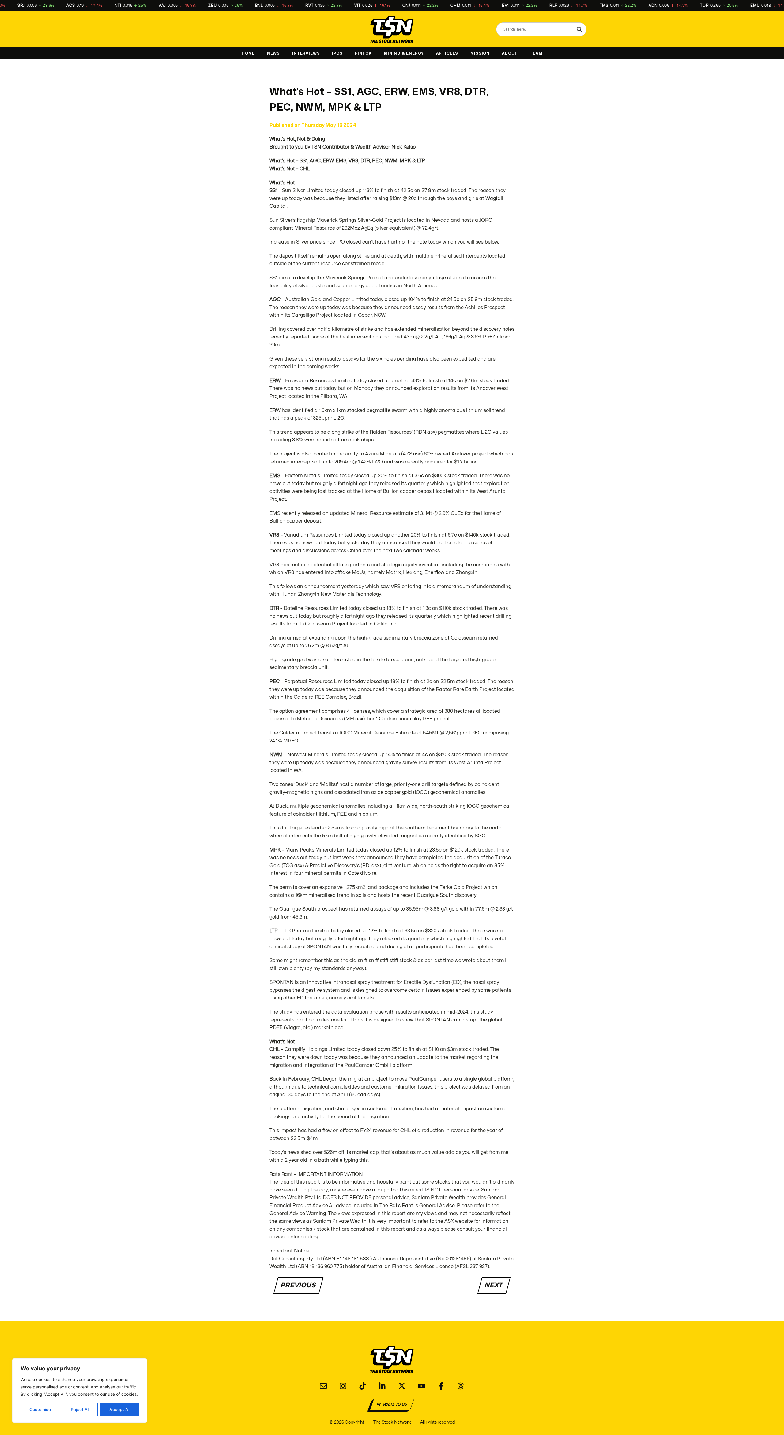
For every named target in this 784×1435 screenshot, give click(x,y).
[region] (79, 1390)
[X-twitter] (401, 1386)
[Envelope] (323, 1386)
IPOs (337, 53)
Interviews (306, 53)
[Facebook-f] (441, 1386)
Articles (447, 53)
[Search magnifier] (579, 29)
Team (536, 53)
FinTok (363, 53)
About (510, 53)
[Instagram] (343, 1386)
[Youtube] (421, 1386)
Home (248, 53)
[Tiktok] (362, 1386)
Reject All (80, 1409)
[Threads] (460, 1386)
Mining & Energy (404, 53)
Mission (480, 53)
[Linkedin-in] (382, 1386)
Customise (40, 1409)
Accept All (119, 1409)
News (273, 53)
